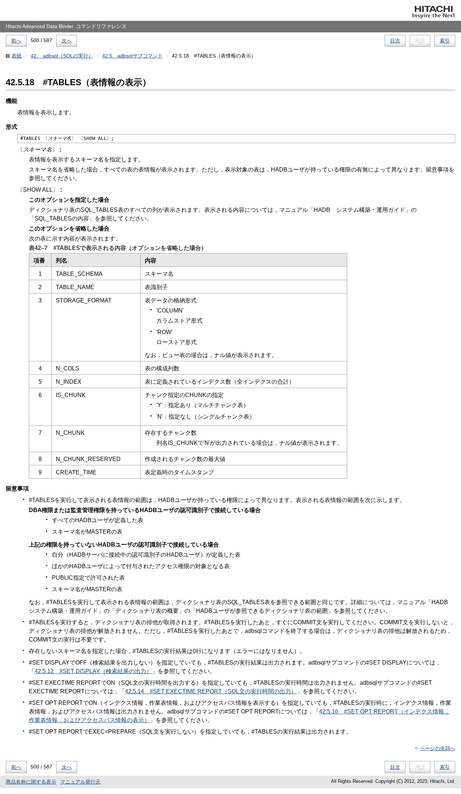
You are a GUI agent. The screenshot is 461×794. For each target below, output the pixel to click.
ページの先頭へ (437, 748)
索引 (445, 41)
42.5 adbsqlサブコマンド (132, 56)
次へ (67, 41)
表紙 (17, 56)
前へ (16, 41)
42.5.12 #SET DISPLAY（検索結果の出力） (93, 671)
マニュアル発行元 (80, 782)
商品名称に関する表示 (31, 782)
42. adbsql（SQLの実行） (62, 56)
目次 (395, 41)
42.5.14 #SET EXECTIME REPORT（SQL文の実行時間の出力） (211, 691)
